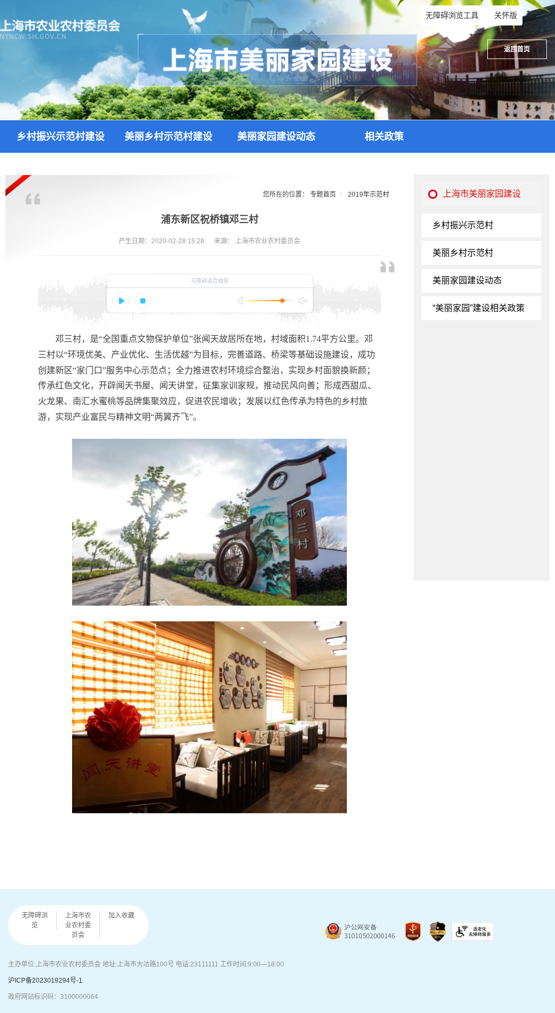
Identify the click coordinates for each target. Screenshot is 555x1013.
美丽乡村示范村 (463, 252)
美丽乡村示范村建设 (168, 136)
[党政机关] (413, 931)
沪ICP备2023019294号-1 (45, 980)
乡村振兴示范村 (463, 225)
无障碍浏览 (35, 920)
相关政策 (384, 136)
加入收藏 (121, 915)
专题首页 (323, 194)
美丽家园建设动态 (276, 136)
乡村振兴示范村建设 (61, 136)
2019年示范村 (368, 194)
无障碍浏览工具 (452, 15)
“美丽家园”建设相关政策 (479, 308)
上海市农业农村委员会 (78, 925)
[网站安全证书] (437, 931)
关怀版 (505, 15)
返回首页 (517, 49)
